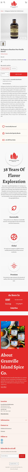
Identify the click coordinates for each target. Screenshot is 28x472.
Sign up (22, 456)
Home (2, 11)
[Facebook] (2, 443)
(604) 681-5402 (3, 409)
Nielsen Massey (4, 54)
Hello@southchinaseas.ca (6, 428)
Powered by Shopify (14, 469)
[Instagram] (2, 440)
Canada (13, 463)
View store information (7, 83)
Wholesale (3, 431)
